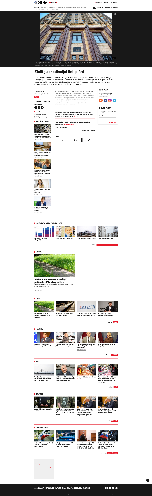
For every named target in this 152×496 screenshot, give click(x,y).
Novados (39, 394)
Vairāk (94, 245)
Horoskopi (49, 488)
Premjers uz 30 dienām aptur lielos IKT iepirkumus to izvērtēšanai (86, 345)
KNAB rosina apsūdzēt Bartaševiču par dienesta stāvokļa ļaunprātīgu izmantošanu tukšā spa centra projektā (85, 412)
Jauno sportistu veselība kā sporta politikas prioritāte (42, 191)
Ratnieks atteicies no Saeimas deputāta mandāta (43, 345)
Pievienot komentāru (43, 101)
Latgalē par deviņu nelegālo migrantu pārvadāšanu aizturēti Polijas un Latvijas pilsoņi (65, 411)
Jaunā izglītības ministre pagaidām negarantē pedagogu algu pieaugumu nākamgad (42, 172)
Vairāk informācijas (88, 130)
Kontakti (86, 488)
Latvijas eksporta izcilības (42, 9)
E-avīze (58, 488)
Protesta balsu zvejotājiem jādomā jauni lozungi (65, 345)
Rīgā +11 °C (100, 7)
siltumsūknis (48, 475)
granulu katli (39, 474)
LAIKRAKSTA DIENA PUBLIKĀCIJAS (49, 223)
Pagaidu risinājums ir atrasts (86, 377)
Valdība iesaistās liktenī (86, 239)
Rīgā (37, 362)
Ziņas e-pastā (68, 488)
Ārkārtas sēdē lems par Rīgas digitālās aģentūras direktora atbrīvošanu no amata (65, 378)
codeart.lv (81, 494)
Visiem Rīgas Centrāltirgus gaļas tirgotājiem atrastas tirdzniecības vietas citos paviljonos (107, 379)
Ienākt (115, 2)
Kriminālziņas (42, 428)
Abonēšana (39, 488)
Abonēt (106, 2)
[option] (76, 40)
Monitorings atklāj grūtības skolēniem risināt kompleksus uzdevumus (42, 154)
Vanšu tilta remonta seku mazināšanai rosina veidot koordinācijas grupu (43, 378)
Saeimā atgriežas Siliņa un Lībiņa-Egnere (107, 345)
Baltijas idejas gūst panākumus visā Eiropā (105, 314)
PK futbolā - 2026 (54, 9)
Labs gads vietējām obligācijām (40, 239)
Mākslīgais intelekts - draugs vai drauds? (76, 7)
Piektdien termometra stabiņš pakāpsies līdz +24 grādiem (50, 281)
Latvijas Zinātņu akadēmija (41, 118)
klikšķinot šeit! (69, 124)
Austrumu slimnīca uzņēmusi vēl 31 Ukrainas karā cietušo (86, 314)
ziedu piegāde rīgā (39, 464)
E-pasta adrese (103, 116)
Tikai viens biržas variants (106, 239)
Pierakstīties (111, 122)
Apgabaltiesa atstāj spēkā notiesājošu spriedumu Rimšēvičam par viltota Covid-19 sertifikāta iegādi (85, 445)
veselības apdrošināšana (43, 470)
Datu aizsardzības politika (65, 494)
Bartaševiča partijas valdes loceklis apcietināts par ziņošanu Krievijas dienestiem (106, 445)
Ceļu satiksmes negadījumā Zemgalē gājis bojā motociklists (43, 444)
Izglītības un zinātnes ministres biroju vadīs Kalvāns (41, 209)
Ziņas (37, 97)
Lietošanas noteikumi (52, 494)
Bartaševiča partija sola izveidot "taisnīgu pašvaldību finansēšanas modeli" (107, 410)
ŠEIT (75, 116)
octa (50, 467)
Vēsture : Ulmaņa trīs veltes (64, 239)
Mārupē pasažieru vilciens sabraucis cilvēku (64, 314)
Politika (39, 329)
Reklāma (78, 488)
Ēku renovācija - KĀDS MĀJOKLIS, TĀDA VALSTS (53, 7)
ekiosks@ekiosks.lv (113, 494)
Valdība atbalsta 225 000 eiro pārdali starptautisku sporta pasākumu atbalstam (42, 136)
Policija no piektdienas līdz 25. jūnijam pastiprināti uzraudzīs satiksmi (65, 444)
